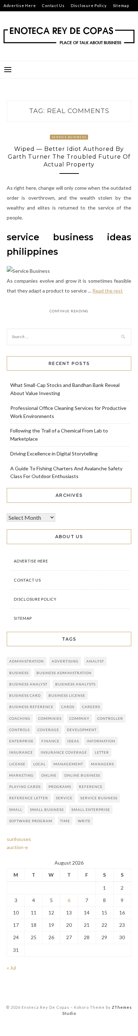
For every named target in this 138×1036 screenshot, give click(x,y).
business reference (31, 707)
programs (59, 786)
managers (102, 764)
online (49, 775)
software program (30, 821)
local (39, 764)
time (65, 821)
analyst (95, 661)
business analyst (28, 684)
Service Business (69, 137)
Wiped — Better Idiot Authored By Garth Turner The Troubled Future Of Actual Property (69, 157)
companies (50, 718)
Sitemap (121, 5)
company (79, 718)
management (68, 764)
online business (82, 775)
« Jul (11, 968)
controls (19, 730)
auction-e (17, 847)
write (84, 821)
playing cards (25, 786)
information (101, 741)
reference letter (28, 798)
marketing (21, 775)
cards (67, 707)
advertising (65, 661)
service (64, 798)
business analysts (75, 684)
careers (91, 707)
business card (25, 695)
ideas (73, 741)
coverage (48, 730)
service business (98, 798)
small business (47, 809)
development (82, 730)
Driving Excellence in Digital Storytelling (54, 454)
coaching (19, 718)
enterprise (21, 741)
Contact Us (53, 5)
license (17, 764)
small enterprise (90, 809)
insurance (21, 752)
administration (26, 661)
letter (102, 752)
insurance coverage (64, 752)
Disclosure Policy (89, 5)
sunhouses (19, 839)
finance (50, 741)
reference (91, 786)
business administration (64, 673)
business (19, 673)
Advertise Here (20, 5)
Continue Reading (69, 311)
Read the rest (107, 291)
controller (110, 718)
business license (66, 695)
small (15, 809)
